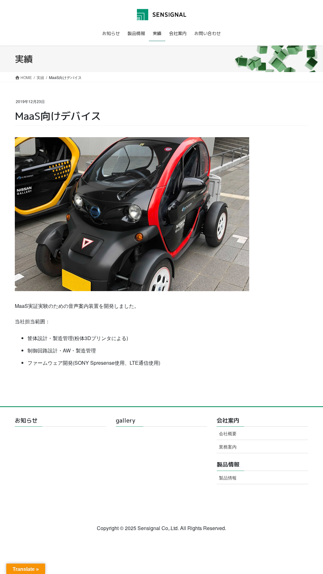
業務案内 (228, 446)
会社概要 (228, 433)
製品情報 (228, 477)
